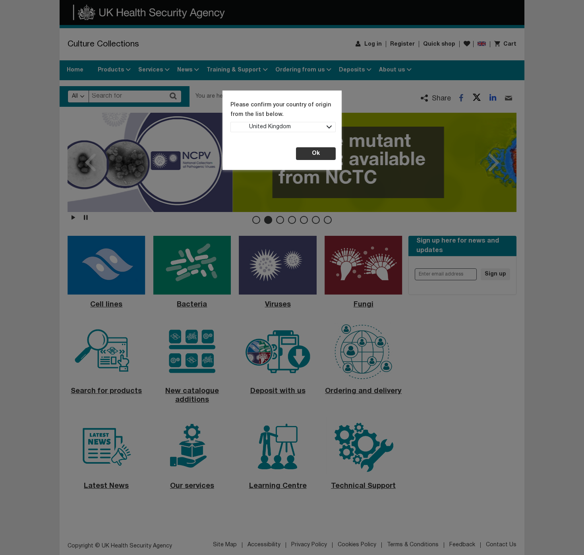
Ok (316, 153)
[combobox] (283, 127)
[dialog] (292, 277)
